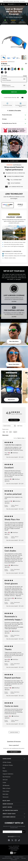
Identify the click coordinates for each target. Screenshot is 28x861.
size (4, 432)
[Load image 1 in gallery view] (14, 41)
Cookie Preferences (8, 856)
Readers (5, 771)
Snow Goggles (8, 804)
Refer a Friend (6, 788)
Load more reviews (14, 732)
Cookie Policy (23, 858)
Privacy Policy (17, 858)
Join (24, 831)
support (15, 432)
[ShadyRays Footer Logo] (14, 836)
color (10, 432)
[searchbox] (8, 426)
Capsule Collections (8, 774)
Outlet (4, 782)
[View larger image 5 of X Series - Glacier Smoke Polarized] (23, 57)
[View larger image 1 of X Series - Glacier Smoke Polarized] (3, 57)
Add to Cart (14, 92)
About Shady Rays (9, 813)
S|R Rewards (6, 785)
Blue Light (6, 800)
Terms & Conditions (14, 859)
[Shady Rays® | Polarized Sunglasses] (14, 4)
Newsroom (5, 797)
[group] (14, 97)
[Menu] (1, 4)
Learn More (14, 301)
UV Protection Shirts (10, 810)
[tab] (8, 205)
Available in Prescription (15, 110)
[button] (14, 752)
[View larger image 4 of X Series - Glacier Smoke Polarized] (18, 57)
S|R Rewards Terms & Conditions (7, 858)
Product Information (7, 115)
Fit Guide (4, 119)
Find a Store (6, 791)
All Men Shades (7, 762)
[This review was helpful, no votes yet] (19, 457)
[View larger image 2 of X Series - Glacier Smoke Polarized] (8, 57)
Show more (5, 435)
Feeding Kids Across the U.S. (9, 123)
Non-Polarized (6, 777)
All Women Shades (8, 765)
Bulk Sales (5, 794)
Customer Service (9, 817)
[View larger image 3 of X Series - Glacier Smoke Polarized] (13, 57)
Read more (18, 595)
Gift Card (5, 779)
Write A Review (14, 420)
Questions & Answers (14, 741)
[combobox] (20, 438)
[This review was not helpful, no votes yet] (21, 457)
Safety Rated (7, 807)
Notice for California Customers (18, 856)
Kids (4, 768)
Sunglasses (7, 758)
